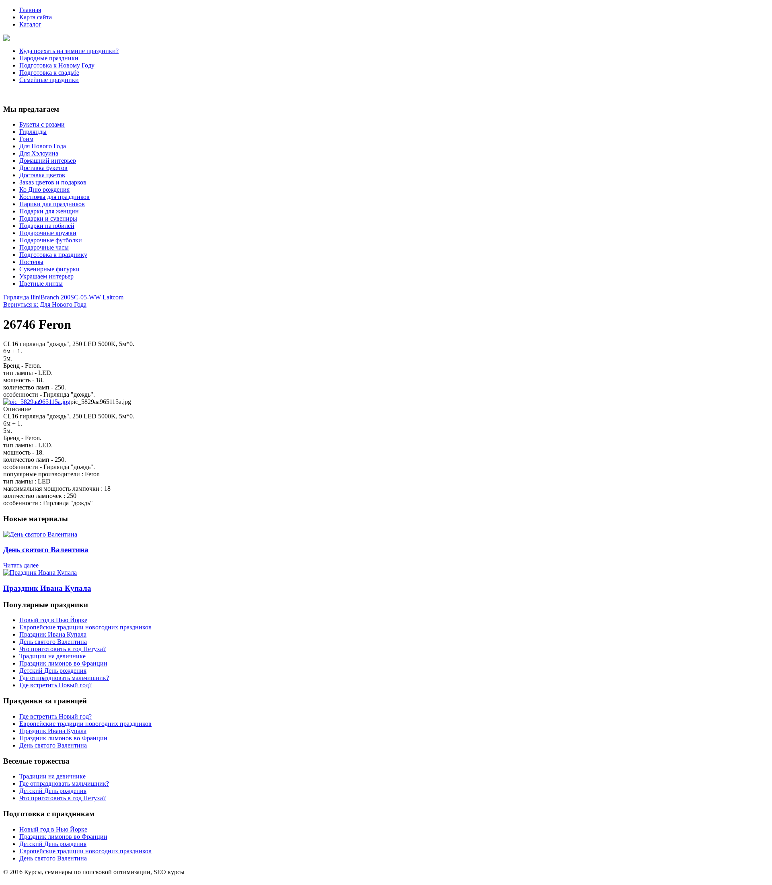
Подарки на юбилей (46, 225)
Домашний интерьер (47, 160)
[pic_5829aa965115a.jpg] (36, 401)
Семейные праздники (49, 79)
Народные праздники (48, 58)
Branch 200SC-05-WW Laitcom (82, 297)
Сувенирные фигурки (49, 269)
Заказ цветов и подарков (52, 182)
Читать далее (21, 565)
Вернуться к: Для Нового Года (44, 304)
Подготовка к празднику (53, 254)
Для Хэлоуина (38, 153)
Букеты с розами (42, 124)
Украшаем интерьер (46, 276)
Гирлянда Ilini (22, 297)
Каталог (30, 24)
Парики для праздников (52, 204)
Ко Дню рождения (44, 189)
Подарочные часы (44, 247)
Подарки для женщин (49, 211)
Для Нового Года (42, 146)
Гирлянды (33, 131)
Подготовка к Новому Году (56, 65)
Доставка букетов (43, 167)
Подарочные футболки (50, 240)
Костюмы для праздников (54, 196)
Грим (26, 138)
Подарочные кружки (47, 232)
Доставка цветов (42, 175)
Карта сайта (35, 17)
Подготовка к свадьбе (49, 72)
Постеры (31, 261)
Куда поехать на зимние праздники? (69, 50)
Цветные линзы (41, 283)
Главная (30, 9)
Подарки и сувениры (48, 218)
